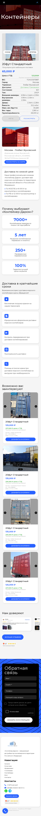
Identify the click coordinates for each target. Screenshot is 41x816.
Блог (6, 775)
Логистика (8, 766)
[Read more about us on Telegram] (9, 790)
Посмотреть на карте (15, 162)
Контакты (7, 777)
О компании (8, 770)
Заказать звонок (11, 796)
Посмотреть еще (29, 119)
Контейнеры (8, 773)
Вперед (33, 52)
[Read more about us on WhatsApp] (5, 790)
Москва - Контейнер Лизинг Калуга (15, 485)
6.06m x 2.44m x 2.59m (11, 435)
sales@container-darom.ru (15, 787)
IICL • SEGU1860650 (10, 487)
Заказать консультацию (18, 720)
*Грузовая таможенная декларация (29, 77)
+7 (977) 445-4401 (12, 785)
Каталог (7, 764)
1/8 (20, 416)
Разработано (24, 808)
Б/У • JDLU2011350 (10, 593)
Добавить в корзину (20, 439)
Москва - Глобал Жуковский (13, 432)
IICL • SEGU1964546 (10, 540)
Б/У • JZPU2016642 (10, 434)
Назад (7, 52)
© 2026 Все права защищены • (10, 808)
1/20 (20, 469)
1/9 (20, 522)
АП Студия (28, 808)
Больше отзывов (13, 637)
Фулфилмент (8, 768)
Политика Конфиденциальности (10, 810)
